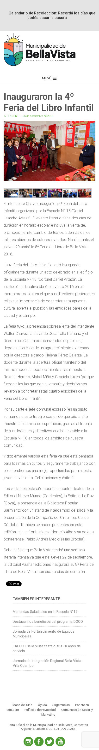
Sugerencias (61, 705)
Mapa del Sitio (22, 705)
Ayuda (42, 705)
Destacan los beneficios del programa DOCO (48, 621)
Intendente (12, 115)
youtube (60, 741)
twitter (49, 741)
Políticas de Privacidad (40, 710)
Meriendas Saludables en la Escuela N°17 (45, 612)
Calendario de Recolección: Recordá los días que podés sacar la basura (52, 15)
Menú (46, 78)
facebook (39, 741)
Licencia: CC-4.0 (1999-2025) (55, 729)
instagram (28, 741)
